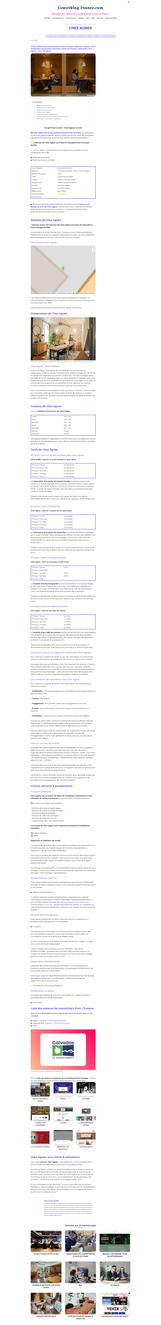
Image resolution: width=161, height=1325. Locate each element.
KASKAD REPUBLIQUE (46, 1316)
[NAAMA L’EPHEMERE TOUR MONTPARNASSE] (115, 1241)
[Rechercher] (128, 2)
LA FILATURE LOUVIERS (40, 1147)
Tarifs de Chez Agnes (43, 112)
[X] (102, 41)
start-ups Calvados (72, 237)
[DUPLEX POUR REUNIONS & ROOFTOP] (80, 1303)
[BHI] (80, 1272)
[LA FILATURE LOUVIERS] (40, 1137)
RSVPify (49, 905)
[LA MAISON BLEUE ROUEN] (86, 1113)
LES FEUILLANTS (86, 1147)
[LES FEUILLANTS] (86, 1137)
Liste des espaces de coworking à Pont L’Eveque (52, 116)
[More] (115, 41)
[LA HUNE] (86, 1089)
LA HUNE (86, 1099)
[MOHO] (63, 1089)
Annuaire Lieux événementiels (79, 24)
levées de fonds (50, 981)
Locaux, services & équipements (46, 114)
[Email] (111, 41)
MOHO (63, 1099)
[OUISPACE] (115, 1272)
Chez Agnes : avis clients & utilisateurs (48, 119)
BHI (80, 1285)
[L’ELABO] (63, 1113)
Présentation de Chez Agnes (45, 108)
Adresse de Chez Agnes (44, 105)
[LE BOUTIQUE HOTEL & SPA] (46, 1241)
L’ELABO (63, 1123)
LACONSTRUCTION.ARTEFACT (114, 1316)
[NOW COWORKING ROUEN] (40, 1089)
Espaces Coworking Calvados (104, 36)
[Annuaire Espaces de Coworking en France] (80, 8)
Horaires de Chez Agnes (44, 110)
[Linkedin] (106, 41)
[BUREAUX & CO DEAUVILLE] (63, 1137)
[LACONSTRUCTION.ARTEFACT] (115, 1303)
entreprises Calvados (53, 237)
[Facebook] (98, 41)
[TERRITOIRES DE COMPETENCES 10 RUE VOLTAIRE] (80, 1241)
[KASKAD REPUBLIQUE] (46, 1303)
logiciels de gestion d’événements (74, 902)
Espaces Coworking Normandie (80, 36)
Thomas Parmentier (51, 1201)
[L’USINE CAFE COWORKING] (40, 1113)
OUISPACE (114, 1285)
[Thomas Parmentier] (37, 1208)
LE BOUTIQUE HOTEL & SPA (46, 1254)
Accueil (68, 24)
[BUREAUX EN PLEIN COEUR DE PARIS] (46, 1272)
